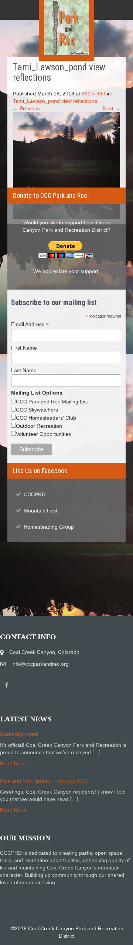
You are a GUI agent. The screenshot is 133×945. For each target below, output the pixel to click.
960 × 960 (93, 94)
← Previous (26, 108)
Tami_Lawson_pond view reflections (55, 101)
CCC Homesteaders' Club (46, 418)
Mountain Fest (40, 511)
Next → (111, 108)
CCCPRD (34, 494)
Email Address (30, 324)
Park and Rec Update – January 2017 (44, 781)
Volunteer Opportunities (43, 434)
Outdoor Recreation (39, 426)
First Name (24, 348)
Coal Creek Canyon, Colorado (44, 652)
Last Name (24, 370)
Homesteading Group (49, 527)
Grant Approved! (19, 734)
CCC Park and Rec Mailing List (52, 402)
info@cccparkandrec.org (40, 664)
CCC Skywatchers (37, 410)
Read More (13, 763)
